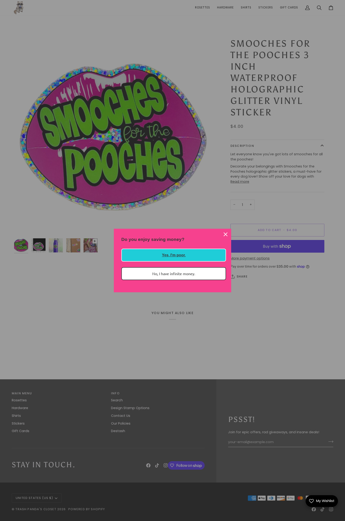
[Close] (225, 234)
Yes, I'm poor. (174, 255)
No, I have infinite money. (173, 273)
